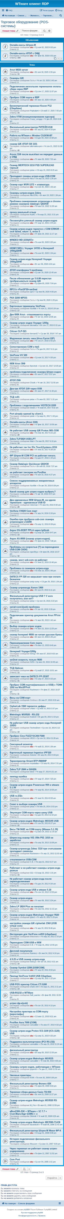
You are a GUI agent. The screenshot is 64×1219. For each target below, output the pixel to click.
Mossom (33, 1144)
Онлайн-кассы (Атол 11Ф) (24, 422)
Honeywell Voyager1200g (23, 651)
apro (32, 292)
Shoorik (33, 1116)
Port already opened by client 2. (26, 413)
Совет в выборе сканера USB (26, 804)
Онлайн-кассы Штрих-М (23, 45)
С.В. (32, 862)
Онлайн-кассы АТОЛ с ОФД (25, 53)
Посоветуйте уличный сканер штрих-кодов (33, 220)
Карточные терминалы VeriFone (27, 306)
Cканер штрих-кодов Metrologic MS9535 (31, 1058)
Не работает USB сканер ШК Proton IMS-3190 (34, 430)
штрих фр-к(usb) (19, 1003)
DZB (32, 662)
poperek (33, 1069)
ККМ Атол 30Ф (17, 363)
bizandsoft (34, 1125)
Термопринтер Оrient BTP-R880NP (28, 761)
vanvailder (34, 1025)
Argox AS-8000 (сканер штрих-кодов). (30, 538)
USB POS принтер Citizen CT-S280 (28, 984)
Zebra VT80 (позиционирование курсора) (32, 116)
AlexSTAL (34, 195)
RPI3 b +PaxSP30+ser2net (23, 289)
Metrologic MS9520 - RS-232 (24, 714)
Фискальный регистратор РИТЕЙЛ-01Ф (31, 127)
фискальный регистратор (24, 1050)
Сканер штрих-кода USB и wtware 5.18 (30, 890)
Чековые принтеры (20, 1075)
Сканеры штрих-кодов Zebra (25, 193)
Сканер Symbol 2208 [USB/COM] (27, 967)
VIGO (32, 738)
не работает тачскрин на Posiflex (28, 472)
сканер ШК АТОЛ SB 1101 (23, 144)
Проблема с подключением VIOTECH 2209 (33, 405)
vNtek (32, 708)
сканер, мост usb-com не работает (28, 560)
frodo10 (33, 717)
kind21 (32, 408)
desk (32, 772)
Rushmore (34, 690)
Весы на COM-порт (20, 698)
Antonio (33, 755)
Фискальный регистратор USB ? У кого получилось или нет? (31, 597)
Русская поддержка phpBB (32, 1213)
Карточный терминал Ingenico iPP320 (30, 752)
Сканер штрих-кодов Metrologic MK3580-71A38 (35, 1122)
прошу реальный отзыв (23, 212)
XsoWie (33, 308)
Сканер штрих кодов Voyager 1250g (29, 323)
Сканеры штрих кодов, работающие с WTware (35, 1067)
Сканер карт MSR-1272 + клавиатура (29, 184)
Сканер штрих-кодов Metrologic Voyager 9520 (34, 915)
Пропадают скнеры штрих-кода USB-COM (32, 176)
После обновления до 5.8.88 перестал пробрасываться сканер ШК (30, 279)
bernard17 (34, 334)
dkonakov (34, 325)
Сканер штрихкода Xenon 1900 (26, 587)
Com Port (15, 1159)
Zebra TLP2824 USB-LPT (23, 439)
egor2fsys (34, 552)
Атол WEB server (19, 69)
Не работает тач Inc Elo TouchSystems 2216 (33, 447)
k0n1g (32, 654)
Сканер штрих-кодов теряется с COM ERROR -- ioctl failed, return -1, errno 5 (35, 230)
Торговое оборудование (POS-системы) (25, 24)
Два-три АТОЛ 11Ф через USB (26, 388)
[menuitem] (9, 10)
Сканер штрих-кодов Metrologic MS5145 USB (34, 821)
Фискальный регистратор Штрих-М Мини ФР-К (35, 1130)
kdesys (33, 962)
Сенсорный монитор (21, 744)
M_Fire (33, 1105)
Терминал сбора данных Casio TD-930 (30, 1092)
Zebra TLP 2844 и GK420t (23, 769)
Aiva (32, 178)
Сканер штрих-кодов (21, 898)
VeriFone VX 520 (18, 355)
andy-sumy (34, 582)
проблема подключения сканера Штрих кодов (35, 372)
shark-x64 (34, 987)
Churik (32, 383)
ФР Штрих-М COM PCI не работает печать (33, 455)
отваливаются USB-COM (23, 859)
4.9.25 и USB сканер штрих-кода (27, 959)
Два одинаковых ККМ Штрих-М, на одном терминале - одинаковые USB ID (33, 501)
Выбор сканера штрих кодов (25, 626)
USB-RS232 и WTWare (21, 992)
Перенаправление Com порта (26, 643)
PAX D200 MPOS (18, 298)
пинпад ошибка (18, 776)
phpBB (26, 1209)
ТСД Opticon (16, 668)
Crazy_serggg (36, 119)
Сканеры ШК (17, 78)
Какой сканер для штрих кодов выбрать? (33, 491)
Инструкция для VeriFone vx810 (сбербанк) (33, 934)
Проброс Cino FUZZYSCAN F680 (27, 736)
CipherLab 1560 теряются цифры (28, 706)
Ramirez (33, 953)
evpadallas (34, 763)
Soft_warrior (35, 995)
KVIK (32, 1078)
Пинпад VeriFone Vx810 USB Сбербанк (31, 976)
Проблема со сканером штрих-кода (29, 568)
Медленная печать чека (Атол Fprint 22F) (32, 338)
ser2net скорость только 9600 (26, 659)
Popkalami (34, 111)
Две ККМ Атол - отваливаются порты (30, 314)
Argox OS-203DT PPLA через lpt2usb (29, 530)
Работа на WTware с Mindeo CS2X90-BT (31, 135)
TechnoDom (35, 728)
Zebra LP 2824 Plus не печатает (27, 906)
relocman (34, 505)
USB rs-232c (16, 796)
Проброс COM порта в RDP (24, 97)
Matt (32, 441)
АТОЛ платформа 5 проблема (26, 270)
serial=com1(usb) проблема (25, 607)
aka (31, 47)
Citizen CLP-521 (18, 331)
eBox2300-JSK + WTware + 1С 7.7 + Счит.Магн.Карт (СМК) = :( (28, 1112)
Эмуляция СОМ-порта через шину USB (31, 812)
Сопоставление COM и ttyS (24, 347)
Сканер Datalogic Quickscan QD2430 (29, 464)
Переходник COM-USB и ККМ (25, 942)
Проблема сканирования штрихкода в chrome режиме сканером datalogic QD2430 (35, 202)
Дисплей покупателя (21, 951)
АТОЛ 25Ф (15, 380)
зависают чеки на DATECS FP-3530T (29, 676)
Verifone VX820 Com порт (23, 511)
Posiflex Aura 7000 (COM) (23, 1022)
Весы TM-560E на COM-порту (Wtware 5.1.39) (34, 829)
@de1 (32, 917)
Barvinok (33, 366)
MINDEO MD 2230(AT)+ (22, 240)
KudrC (32, 215)
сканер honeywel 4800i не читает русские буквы (36, 634)
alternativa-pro (36, 146)
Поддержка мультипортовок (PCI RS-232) (32, 1042)
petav (32, 170)
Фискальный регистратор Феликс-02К (30, 1083)
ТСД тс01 (14, 397)
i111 (31, 873)
